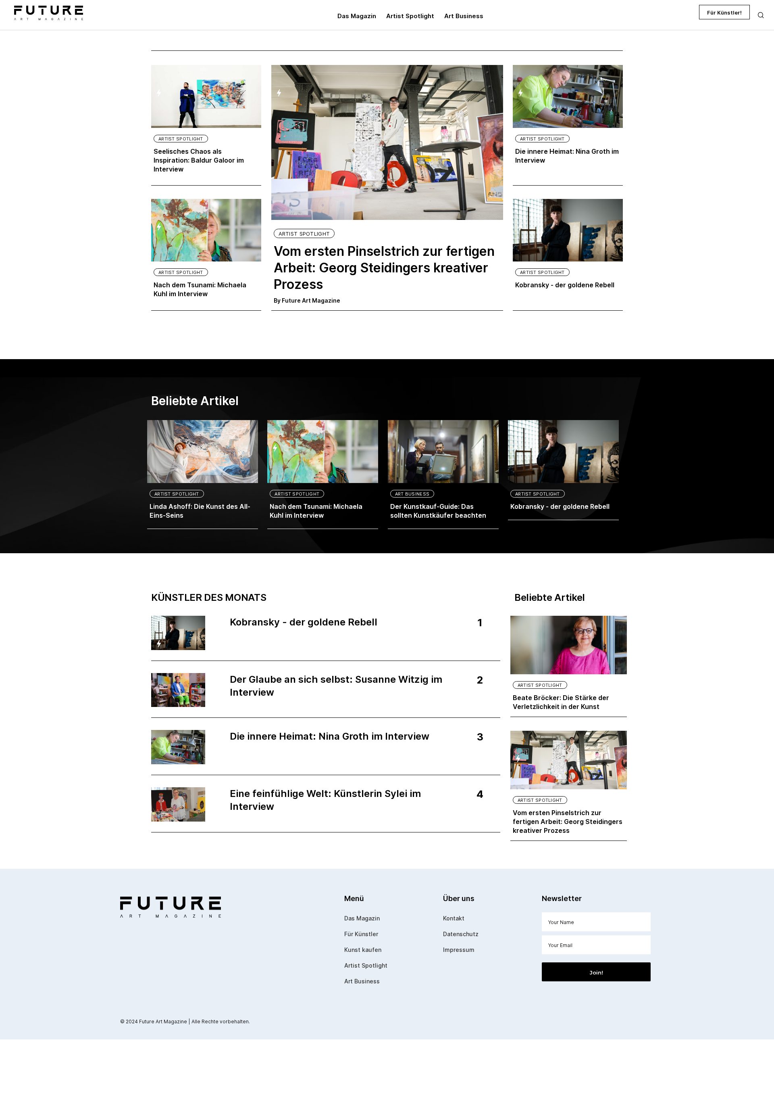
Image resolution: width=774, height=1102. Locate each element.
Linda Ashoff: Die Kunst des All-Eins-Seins (200, 510)
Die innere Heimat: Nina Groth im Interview (567, 155)
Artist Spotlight (180, 139)
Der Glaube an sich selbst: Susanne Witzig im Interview (336, 685)
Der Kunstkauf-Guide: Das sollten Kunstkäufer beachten (438, 510)
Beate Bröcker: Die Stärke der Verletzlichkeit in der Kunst (561, 702)
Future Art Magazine (311, 300)
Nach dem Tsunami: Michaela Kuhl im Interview (200, 289)
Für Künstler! (724, 12)
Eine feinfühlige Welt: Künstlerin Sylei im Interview (325, 800)
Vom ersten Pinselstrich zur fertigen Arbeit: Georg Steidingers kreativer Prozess (384, 267)
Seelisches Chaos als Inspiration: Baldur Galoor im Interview (199, 160)
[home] (45, 12)
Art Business (412, 494)
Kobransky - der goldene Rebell (564, 285)
